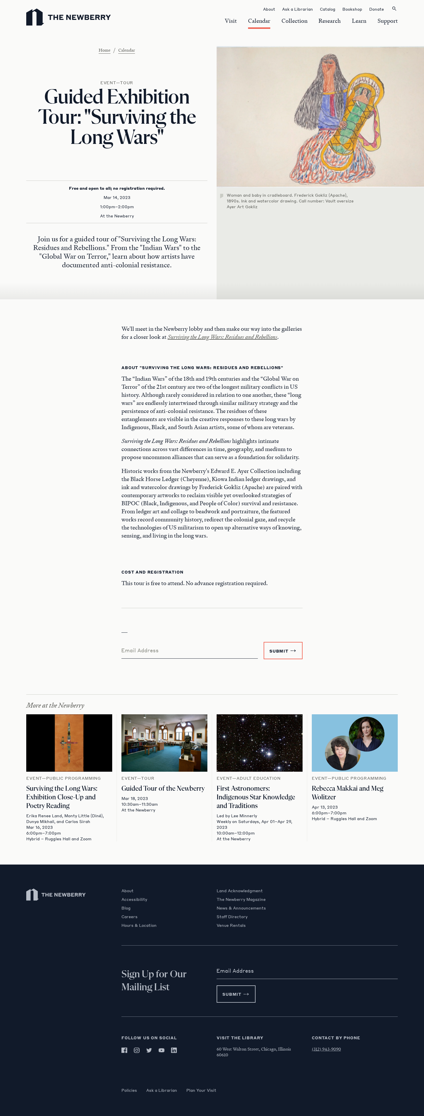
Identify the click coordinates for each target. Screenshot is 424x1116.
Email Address (140, 650)
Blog (126, 907)
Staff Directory (232, 916)
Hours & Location (139, 925)
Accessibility (134, 899)
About (127, 890)
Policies (129, 1090)
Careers (129, 916)
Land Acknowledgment (240, 890)
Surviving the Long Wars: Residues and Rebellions (222, 337)
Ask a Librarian (161, 1090)
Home (104, 50)
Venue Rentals (231, 925)
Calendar (126, 50)
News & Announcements (241, 907)
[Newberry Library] (56, 903)
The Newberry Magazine (241, 899)
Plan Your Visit (201, 1090)
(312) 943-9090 (326, 1049)
